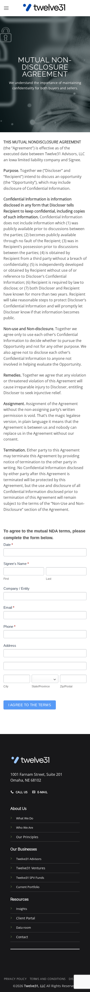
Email (8, 607)
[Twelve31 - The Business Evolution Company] (45, 8)
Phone (9, 626)
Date (8, 545)
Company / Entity (16, 588)
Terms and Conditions (48, 979)
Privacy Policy (15, 979)
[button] (6, 8)
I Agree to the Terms (29, 705)
